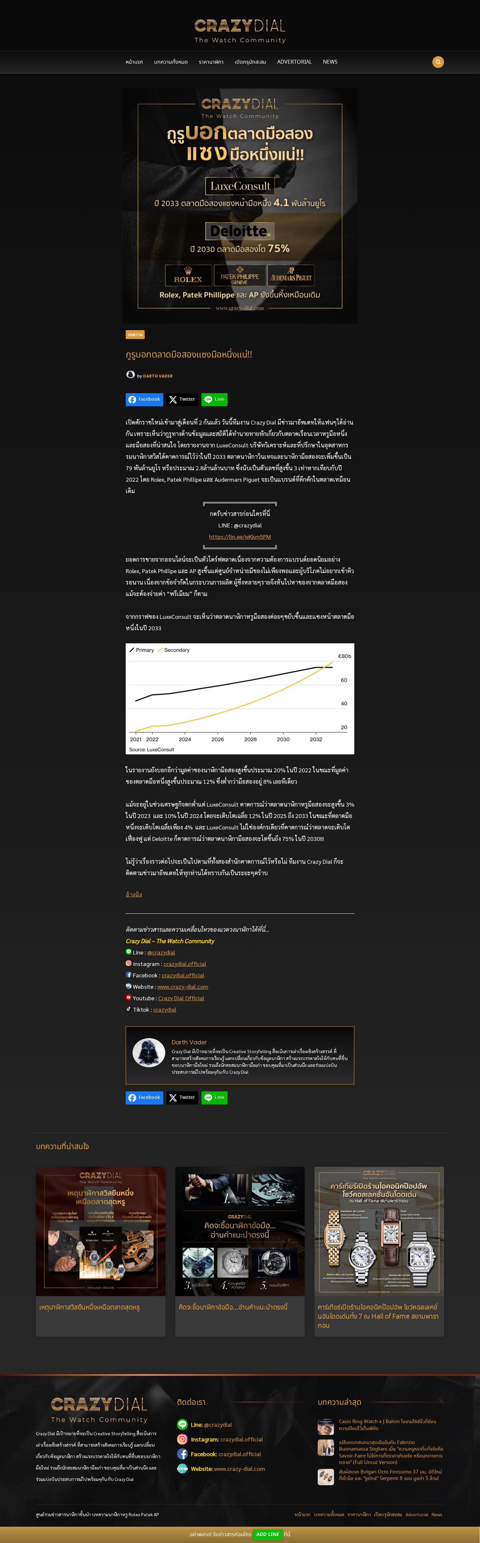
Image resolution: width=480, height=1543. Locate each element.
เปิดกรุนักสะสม (250, 62)
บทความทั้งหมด (171, 62)
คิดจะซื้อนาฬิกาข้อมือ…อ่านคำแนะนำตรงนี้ (233, 1308)
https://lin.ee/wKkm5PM (240, 536)
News (330, 62)
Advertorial (294, 62)
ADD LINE (267, 1534)
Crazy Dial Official (181, 998)
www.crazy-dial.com (182, 986)
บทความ (135, 334)
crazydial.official (185, 963)
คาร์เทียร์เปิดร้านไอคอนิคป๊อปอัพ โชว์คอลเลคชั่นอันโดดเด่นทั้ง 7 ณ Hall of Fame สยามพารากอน (378, 1317)
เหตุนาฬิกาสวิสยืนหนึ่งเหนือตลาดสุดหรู (89, 1308)
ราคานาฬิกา (211, 62)
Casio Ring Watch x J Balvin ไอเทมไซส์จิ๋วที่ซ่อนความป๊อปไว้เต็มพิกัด (387, 1425)
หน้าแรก (134, 62)
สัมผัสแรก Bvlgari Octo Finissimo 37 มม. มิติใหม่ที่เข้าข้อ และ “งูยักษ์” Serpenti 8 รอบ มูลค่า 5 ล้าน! (390, 1476)
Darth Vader (158, 376)
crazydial (164, 1009)
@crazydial (161, 952)
